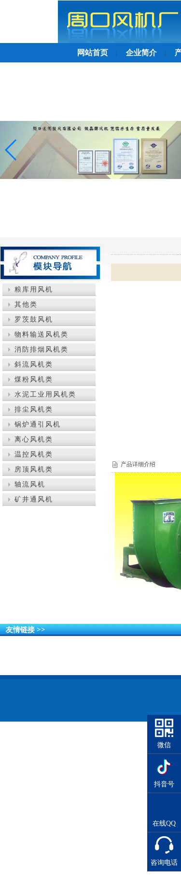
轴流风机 (29, 484)
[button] (11, 150)
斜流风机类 (33, 364)
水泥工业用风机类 (45, 394)
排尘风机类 (33, 409)
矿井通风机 (33, 499)
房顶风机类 (33, 469)
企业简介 (141, 52)
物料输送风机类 (41, 334)
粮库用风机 (33, 289)
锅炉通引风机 (37, 424)
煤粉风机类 (33, 379)
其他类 (26, 304)
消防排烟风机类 (41, 349)
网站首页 (92, 52)
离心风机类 (33, 439)
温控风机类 (33, 454)
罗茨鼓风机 (33, 319)
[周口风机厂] (90, 149)
